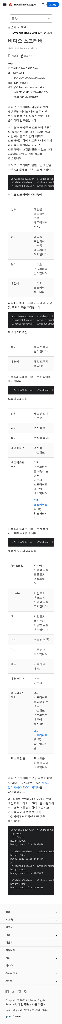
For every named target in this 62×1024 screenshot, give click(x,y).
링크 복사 (28, 56)
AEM (23, 27)
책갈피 (15, 56)
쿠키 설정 (12, 1010)
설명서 (12, 27)
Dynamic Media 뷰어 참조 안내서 (32, 32)
